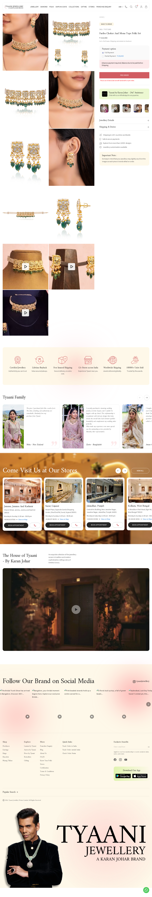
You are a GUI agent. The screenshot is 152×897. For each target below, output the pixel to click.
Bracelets (6, 757)
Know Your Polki (46, 760)
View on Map (22, 519)
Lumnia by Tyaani (30, 746)
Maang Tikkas (7, 760)
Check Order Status (69, 753)
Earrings (5, 749)
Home (101, 17)
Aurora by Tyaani (30, 749)
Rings (4, 753)
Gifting (26, 760)
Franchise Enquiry (46, 746)
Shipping (113, 41)
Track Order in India (69, 746)
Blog (41, 749)
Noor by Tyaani (29, 753)
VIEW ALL (140, 471)
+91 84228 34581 (134, 519)
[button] (131, 6)
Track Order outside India (71, 749)
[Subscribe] (148, 747)
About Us (43, 753)
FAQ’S (42, 757)
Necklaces (6, 746)
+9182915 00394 (92, 519)
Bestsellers (27, 757)
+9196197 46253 (51, 519)
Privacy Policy (45, 775)
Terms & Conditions (47, 771)
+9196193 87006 (9, 519)
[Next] (148, 704)
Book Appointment (16, 525)
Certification (44, 767)
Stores (42, 764)
